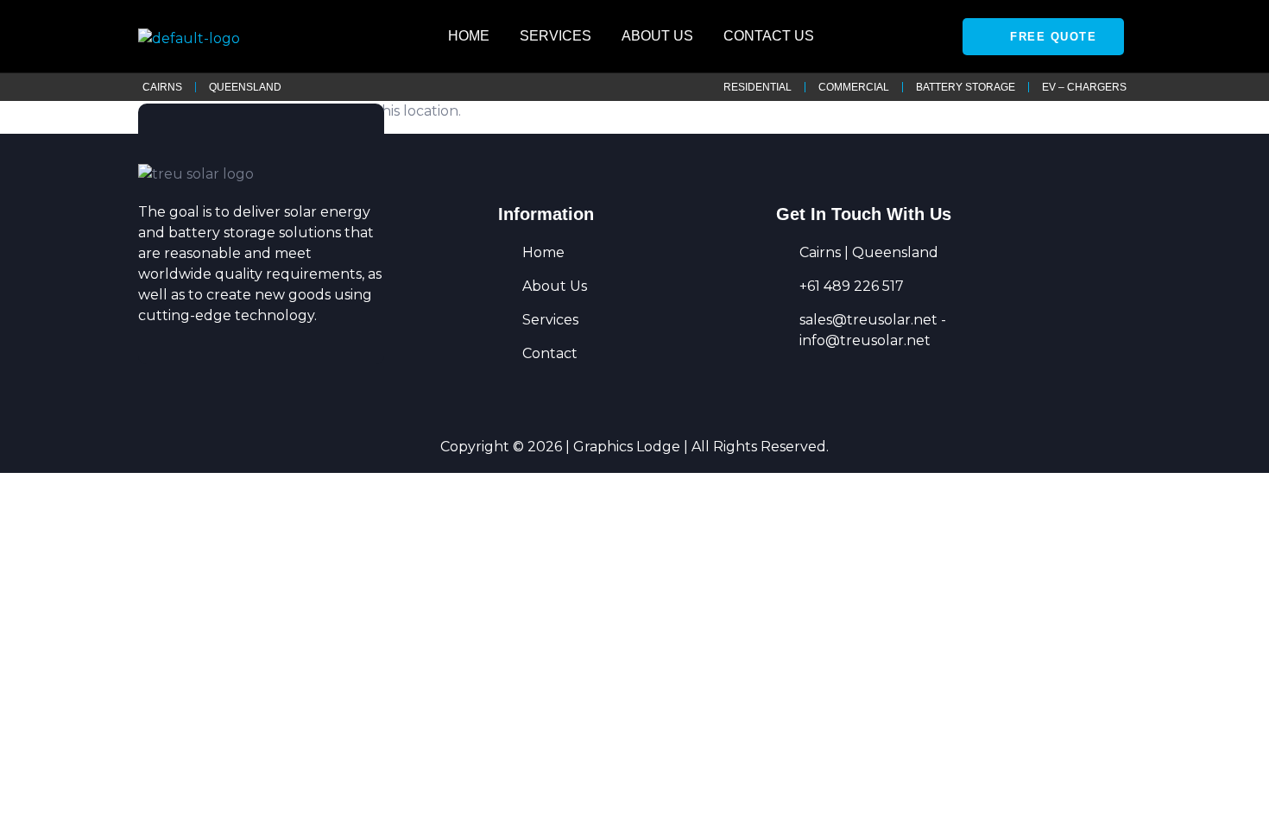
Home (468, 35)
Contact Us (768, 35)
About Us (657, 35)
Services (555, 35)
